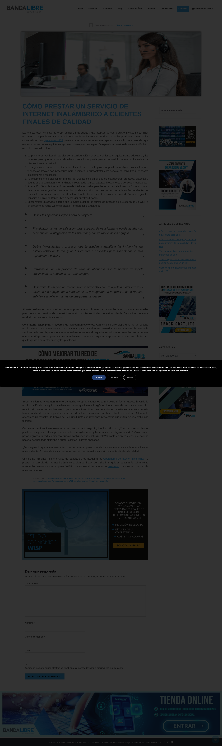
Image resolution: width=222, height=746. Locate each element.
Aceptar (98, 377)
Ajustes (130, 377)
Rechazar (114, 377)
